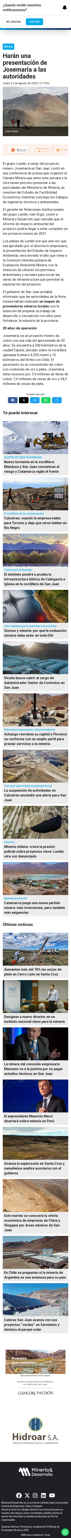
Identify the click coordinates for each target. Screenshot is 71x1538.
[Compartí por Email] (35, 400)
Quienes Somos (10, 1526)
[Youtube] (52, 1495)
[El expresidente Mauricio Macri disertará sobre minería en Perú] (35, 1096)
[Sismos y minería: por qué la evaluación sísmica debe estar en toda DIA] (35, 606)
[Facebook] (19, 1495)
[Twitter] (27, 1495)
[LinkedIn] (44, 1495)
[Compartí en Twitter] (24, 400)
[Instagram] (35, 1495)
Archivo (18, 1530)
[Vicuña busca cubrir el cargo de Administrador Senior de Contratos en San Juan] (35, 657)
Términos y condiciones (33, 1526)
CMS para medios (30, 1535)
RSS (26, 1530)
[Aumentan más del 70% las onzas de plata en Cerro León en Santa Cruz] (35, 949)
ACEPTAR (34, 21)
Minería (8, 46)
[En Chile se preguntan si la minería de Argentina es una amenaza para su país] (35, 1252)
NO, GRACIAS (13, 21)
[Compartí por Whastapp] (46, 400)
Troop (47, 1535)
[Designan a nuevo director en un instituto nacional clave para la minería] (35, 996)
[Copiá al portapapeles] (57, 400)
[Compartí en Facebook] (13, 400)
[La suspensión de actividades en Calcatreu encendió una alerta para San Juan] (35, 766)
